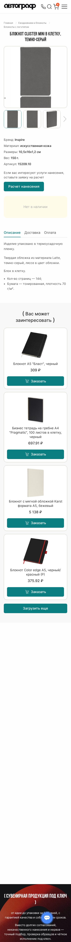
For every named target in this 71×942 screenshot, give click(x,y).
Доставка (32, 233)
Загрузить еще (35, 608)
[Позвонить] (43, 6)
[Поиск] (49, 6)
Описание (12, 233)
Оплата (50, 233)
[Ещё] (64, 119)
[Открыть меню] (64, 7)
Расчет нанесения (23, 186)
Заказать (38, 381)
